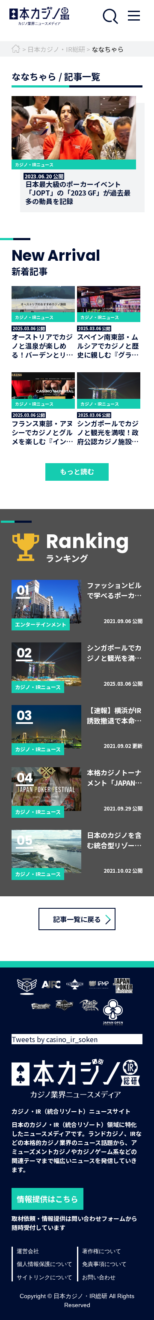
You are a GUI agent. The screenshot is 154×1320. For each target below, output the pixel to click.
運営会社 (28, 1251)
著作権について (101, 1251)
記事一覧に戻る (77, 919)
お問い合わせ (99, 1277)
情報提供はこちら (47, 1198)
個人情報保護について (44, 1264)
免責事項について (104, 1264)
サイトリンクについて (44, 1277)
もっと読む (77, 471)
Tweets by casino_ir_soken (55, 1039)
